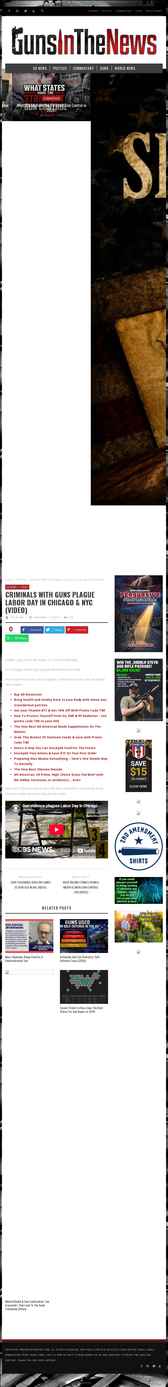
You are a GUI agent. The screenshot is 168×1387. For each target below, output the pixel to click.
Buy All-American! (28, 694)
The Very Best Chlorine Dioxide (38, 769)
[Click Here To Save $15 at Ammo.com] (139, 765)
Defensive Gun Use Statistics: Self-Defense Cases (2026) (80, 959)
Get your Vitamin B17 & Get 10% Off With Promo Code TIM (59, 710)
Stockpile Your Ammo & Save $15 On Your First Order (55, 753)
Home (8, 579)
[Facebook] (9, 11)
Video (24, 587)
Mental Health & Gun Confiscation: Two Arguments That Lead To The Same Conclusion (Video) (27, 1305)
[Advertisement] (84, 542)
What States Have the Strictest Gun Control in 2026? (41, 107)
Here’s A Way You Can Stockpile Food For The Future (55, 748)
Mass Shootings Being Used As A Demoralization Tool (24, 959)
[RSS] (17, 11)
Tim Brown (17, 617)
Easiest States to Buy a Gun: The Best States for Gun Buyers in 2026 (81, 1009)
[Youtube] (33, 11)
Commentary (41, 98)
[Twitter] (25, 11)
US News (21, 579)
